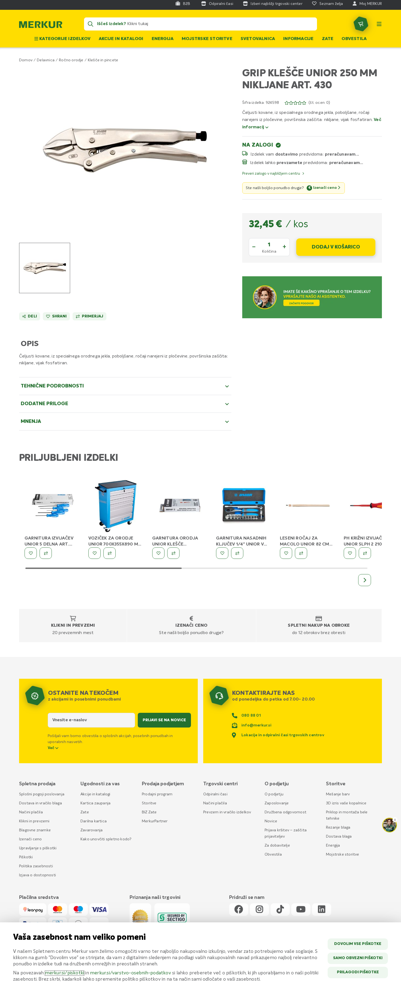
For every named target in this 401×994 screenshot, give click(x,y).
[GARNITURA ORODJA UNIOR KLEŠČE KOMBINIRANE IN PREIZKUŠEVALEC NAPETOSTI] (180, 506)
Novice (271, 821)
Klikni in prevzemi (73, 625)
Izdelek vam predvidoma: (287, 154)
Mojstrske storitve (207, 39)
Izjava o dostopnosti (37, 875)
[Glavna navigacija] (379, 24)
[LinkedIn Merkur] (321, 909)
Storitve (149, 803)
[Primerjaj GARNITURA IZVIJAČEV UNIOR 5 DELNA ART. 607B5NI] (46, 553)
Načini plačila (31, 812)
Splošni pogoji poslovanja (41, 794)
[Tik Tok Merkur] (280, 909)
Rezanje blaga (338, 827)
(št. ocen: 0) (319, 103)
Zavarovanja (91, 830)
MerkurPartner (155, 821)
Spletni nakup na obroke (319, 625)
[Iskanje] (90, 24)
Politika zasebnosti (36, 866)
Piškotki (26, 857)
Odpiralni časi (215, 794)
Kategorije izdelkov (64, 39)
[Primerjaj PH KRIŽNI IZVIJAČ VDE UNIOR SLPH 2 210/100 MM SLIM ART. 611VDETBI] (365, 553)
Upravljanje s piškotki (37, 848)
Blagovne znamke (35, 830)
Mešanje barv (338, 794)
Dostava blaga (339, 836)
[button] (125, 149)
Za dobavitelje (277, 845)
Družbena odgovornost (285, 812)
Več (51, 748)
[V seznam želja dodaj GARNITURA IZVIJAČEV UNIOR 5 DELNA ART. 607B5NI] (31, 553)
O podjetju (274, 794)
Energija (163, 39)
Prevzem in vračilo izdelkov (227, 812)
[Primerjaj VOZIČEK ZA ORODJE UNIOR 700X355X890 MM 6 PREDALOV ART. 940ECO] (109, 553)
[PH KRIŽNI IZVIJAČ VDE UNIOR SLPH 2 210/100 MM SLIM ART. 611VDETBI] (371, 506)
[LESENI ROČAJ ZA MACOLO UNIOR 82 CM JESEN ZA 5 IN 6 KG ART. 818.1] (308, 506)
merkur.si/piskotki (64, 973)
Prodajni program (157, 794)
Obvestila (354, 39)
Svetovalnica (258, 39)
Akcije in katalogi (121, 39)
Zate (328, 39)
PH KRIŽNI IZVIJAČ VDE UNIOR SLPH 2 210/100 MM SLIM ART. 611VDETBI (370, 544)
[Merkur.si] (40, 26)
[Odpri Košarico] (361, 24)
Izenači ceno (191, 625)
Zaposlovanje (277, 803)
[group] (44, 268)
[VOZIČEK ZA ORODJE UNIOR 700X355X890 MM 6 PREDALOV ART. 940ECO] (116, 506)
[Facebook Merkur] (239, 909)
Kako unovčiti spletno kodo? (105, 839)
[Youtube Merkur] (301, 909)
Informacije (298, 39)
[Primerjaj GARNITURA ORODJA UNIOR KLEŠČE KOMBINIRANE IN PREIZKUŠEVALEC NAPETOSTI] (173, 553)
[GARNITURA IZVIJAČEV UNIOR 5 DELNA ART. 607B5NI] (52, 506)
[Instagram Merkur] (259, 909)
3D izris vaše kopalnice (346, 803)
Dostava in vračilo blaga (40, 803)
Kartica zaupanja (95, 803)
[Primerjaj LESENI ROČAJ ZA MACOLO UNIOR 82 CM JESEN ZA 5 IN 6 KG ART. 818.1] (301, 553)
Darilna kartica (93, 821)
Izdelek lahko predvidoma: (289, 162)
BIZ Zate (149, 812)
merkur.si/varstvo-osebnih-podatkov (130, 973)
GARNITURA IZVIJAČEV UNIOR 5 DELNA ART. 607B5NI (49, 544)
